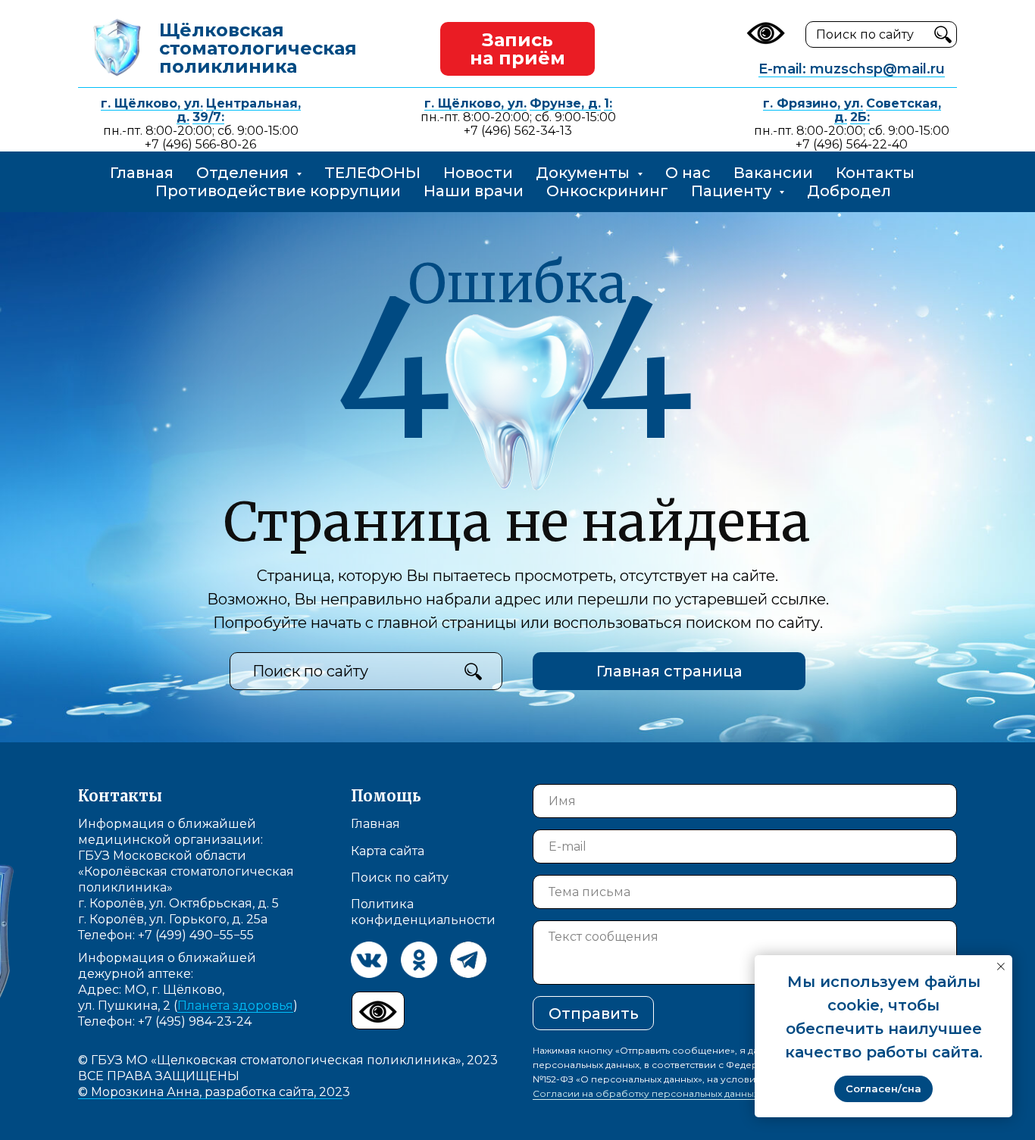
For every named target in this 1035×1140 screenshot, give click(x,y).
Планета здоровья (235, 1005)
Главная (142, 173)
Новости (478, 173)
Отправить (594, 1013)
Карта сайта (387, 851)
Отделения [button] (244, 173)
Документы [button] (584, 173)
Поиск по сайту (400, 877)
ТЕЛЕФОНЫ (372, 173)
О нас (688, 173)
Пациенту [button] (733, 191)
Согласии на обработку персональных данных (645, 1093)
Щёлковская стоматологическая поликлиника (258, 48)
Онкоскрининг (607, 191)
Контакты (875, 173)
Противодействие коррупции (278, 191)
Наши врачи (474, 191)
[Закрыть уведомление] (1000, 966)
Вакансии (773, 173)
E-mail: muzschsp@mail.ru (851, 69)
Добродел (849, 191)
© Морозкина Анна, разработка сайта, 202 (210, 1092)
